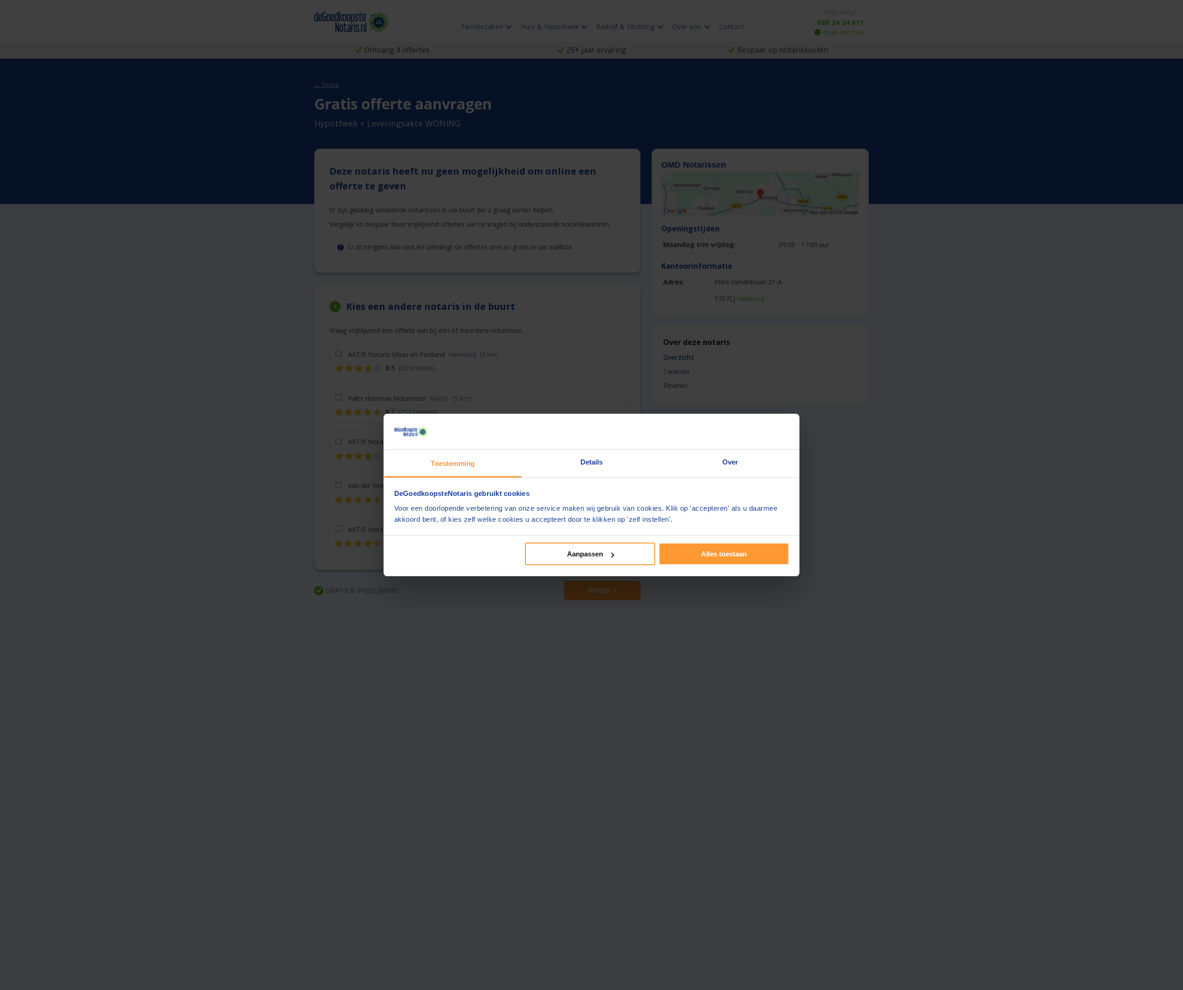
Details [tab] (591, 462)
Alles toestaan (724, 554)
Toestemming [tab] (453, 463)
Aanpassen (585, 554)
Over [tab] (730, 462)
